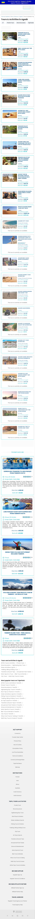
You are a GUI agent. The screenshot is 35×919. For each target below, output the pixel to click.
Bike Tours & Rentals (21, 674)
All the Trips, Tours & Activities (17, 865)
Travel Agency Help (17, 905)
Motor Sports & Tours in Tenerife (10, 709)
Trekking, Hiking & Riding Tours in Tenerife (13, 698)
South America (17, 792)
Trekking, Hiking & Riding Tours (9, 669)
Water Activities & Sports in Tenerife (11, 694)
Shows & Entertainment (17, 846)
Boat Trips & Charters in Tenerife (10, 692)
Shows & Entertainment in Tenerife (11, 707)
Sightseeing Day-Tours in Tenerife (11, 689)
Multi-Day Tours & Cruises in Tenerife (11, 718)
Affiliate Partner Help (17, 891)
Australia (17, 788)
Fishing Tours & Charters (17, 824)
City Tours (4, 676)
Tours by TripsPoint (5, 16)
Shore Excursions (6, 665)
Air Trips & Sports (17, 835)
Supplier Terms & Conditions (17, 878)
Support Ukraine (26, 1)
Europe (17, 777)
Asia (17, 780)
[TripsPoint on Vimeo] (27, 915)
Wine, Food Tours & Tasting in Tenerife (12, 716)
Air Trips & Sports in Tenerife (9, 700)
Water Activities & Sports (8, 667)
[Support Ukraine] (3, 2)
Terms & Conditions (17, 756)
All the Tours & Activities (8, 663)
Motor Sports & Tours (7, 674)
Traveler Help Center (17, 737)
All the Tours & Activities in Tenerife (11, 683)
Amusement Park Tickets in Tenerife (11, 705)
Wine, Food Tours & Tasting (17, 857)
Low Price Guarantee (17, 752)
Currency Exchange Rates (17, 759)
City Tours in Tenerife (7, 714)
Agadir (21, 16)
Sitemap (17, 767)
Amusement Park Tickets (24, 672)
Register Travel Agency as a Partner (17, 901)
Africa (12, 16)
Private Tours (20, 663)
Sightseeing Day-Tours (19, 665)
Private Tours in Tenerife (8, 685)
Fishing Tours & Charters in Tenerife (11, 696)
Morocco (16, 16)
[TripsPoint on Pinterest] (7, 915)
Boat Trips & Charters (17, 816)
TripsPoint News (17, 763)
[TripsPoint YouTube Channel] (12, 915)
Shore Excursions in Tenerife (9, 687)
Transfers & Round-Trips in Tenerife (11, 703)
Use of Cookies (17, 744)
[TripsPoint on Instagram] (22, 915)
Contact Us (17, 733)
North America (17, 795)
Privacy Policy (17, 741)
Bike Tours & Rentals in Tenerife (10, 711)
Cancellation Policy (17, 748)
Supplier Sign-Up (17, 875)
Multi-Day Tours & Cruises (16, 676)
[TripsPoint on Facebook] (17, 915)
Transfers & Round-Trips (8, 672)
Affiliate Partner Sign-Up (17, 888)
